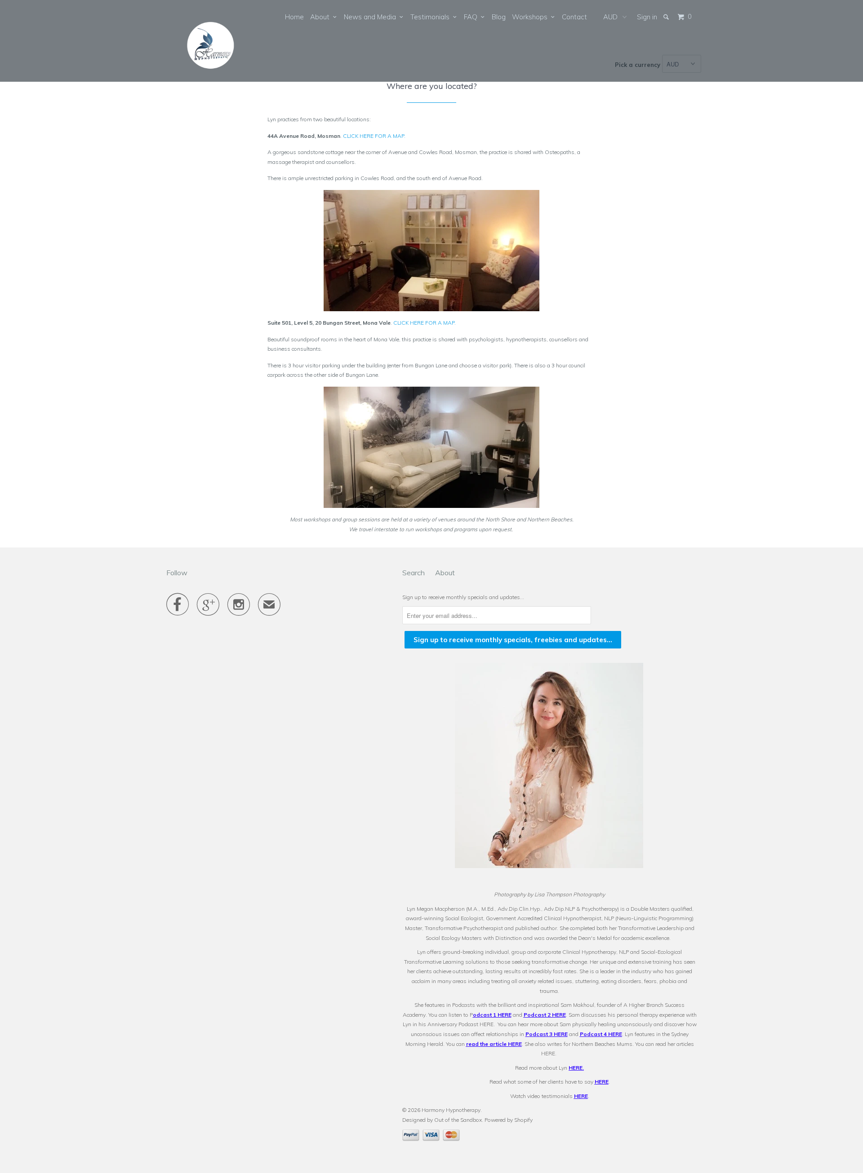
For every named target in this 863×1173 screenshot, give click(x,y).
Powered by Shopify (509, 1119)
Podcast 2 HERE (545, 1014)
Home (294, 17)
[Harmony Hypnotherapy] (212, 40)
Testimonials (431, 17)
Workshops (531, 17)
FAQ (472, 17)
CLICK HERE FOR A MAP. (374, 135)
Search (413, 572)
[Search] (667, 17)
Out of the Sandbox (458, 1119)
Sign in (647, 17)
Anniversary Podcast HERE (460, 1024)
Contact (574, 17)
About (321, 17)
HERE (576, 1067)
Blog (499, 17)
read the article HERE (494, 1044)
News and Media (372, 17)
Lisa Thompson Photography (569, 894)
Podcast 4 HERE (601, 1034)
